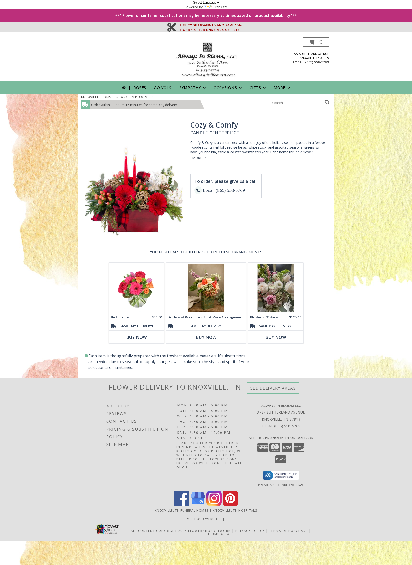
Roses (140, 87)
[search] (327, 102)
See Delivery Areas (273, 388)
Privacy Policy (250, 531)
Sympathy (190, 87)
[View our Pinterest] (230, 504)
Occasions (225, 87)
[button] (316, 42)
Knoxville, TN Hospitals (235, 510)
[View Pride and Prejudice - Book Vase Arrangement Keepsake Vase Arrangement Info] (206, 288)
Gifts (255, 87)
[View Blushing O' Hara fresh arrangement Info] (275, 288)
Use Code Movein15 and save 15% (211, 25)
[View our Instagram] (214, 504)
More (279, 87)
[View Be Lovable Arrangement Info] (136, 288)
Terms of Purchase (288, 531)
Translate (220, 7)
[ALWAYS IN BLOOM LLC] (206, 59)
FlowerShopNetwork (209, 531)
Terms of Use (221, 534)
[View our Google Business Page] (198, 504)
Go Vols (162, 87)
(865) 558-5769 (317, 62)
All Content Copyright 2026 (159, 531)
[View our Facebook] (181, 504)
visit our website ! (205, 519)
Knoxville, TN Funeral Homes (182, 510)
